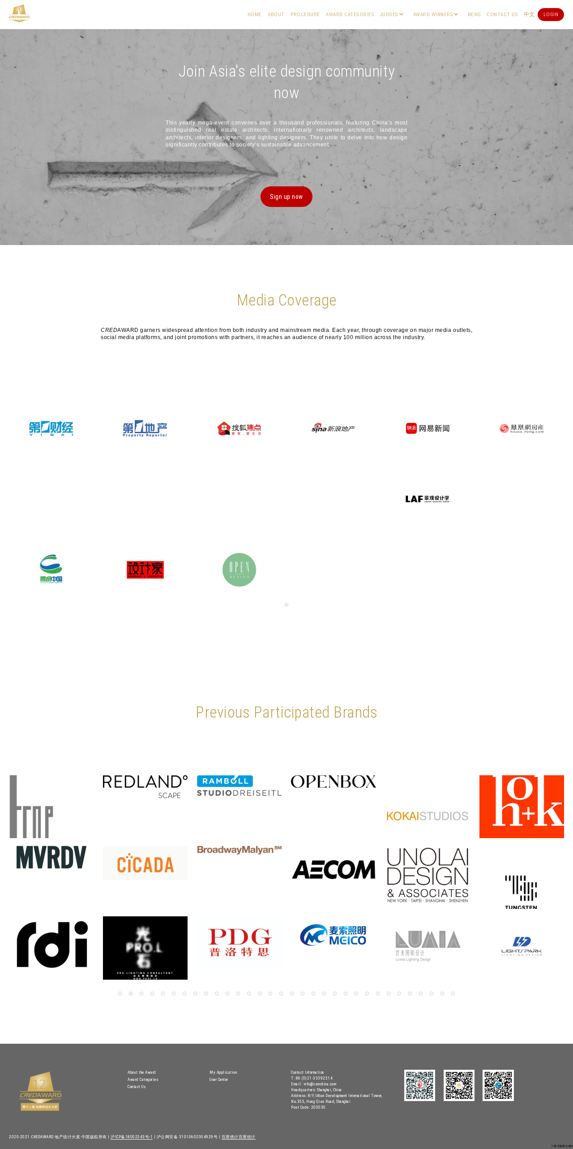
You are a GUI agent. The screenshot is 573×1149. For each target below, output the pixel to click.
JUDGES (389, 14)
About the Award (142, 1072)
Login (551, 14)
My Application (223, 1072)
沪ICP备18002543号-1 (132, 1136)
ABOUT (276, 14)
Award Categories (350, 14)
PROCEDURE (305, 14)
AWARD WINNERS (433, 14)
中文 (529, 14)
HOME (255, 14)
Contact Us (502, 14)
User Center (219, 1079)
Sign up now (286, 196)
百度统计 (230, 1136)
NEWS (474, 14)
